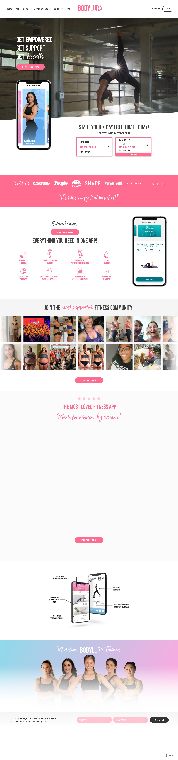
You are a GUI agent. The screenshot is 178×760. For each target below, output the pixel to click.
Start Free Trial (30, 67)
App (17, 9)
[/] (90, 10)
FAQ (68, 9)
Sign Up (156, 9)
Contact (58, 9)
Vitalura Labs (41, 9)
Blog (26, 9)
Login (168, 9)
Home (9, 9)
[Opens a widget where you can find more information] (169, 756)
